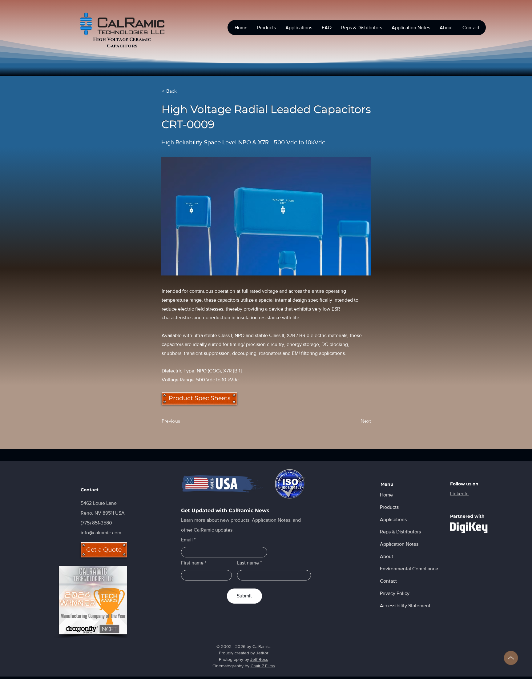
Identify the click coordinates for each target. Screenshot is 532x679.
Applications (393, 519)
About (386, 556)
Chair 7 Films (263, 665)
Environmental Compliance (401, 568)
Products (389, 507)
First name (192, 562)
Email (187, 539)
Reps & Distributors (400, 531)
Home (386, 494)
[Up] (511, 658)
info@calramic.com (101, 532)
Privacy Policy (394, 593)
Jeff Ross (259, 659)
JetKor (262, 652)
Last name (248, 562)
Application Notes (399, 544)
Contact (388, 581)
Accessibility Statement (401, 605)
